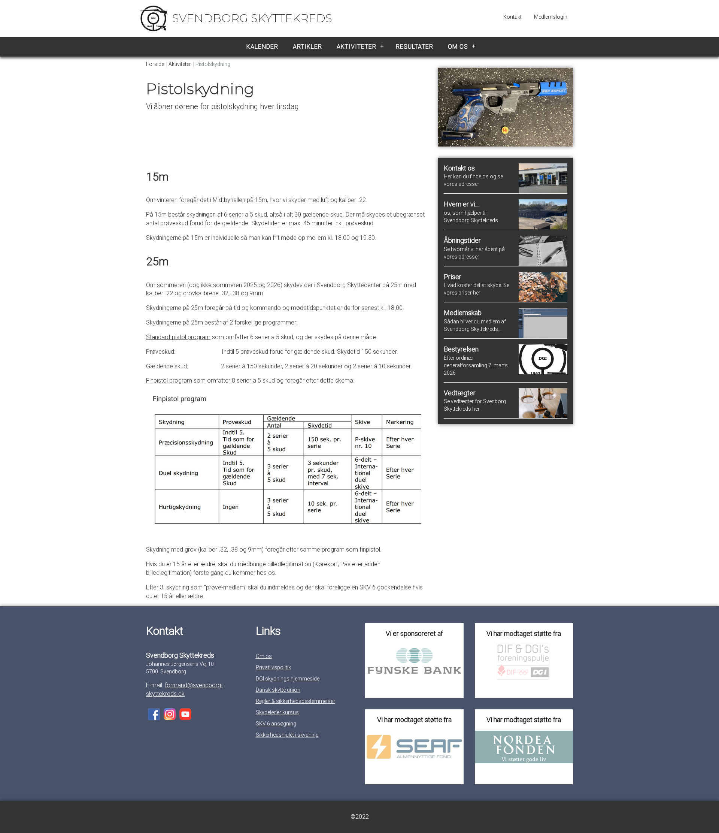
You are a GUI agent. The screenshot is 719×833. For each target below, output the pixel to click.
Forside (155, 64)
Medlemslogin (550, 17)
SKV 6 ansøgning (276, 724)
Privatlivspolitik (273, 667)
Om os (458, 46)
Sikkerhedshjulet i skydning (287, 735)
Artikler (307, 46)
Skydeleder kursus (277, 712)
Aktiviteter (356, 46)
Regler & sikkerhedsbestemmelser (295, 701)
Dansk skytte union (278, 690)
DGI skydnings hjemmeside (287, 679)
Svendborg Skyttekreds (252, 18)
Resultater (414, 46)
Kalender (262, 46)
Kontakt (512, 17)
